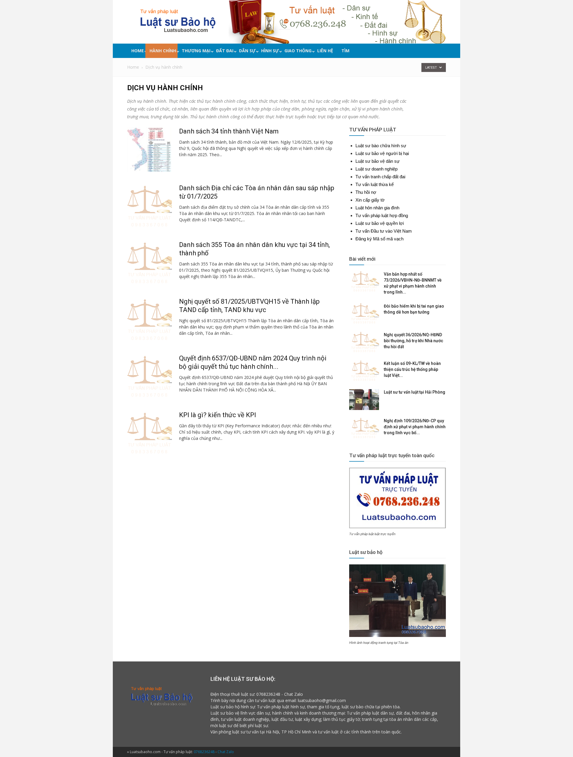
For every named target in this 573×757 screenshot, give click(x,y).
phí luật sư (258, 725)
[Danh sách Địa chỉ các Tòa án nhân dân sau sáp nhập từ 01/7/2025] (149, 206)
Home (137, 50)
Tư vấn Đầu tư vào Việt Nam (383, 231)
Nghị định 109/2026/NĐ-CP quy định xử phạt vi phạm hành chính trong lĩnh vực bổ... (415, 426)
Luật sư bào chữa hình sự (380, 145)
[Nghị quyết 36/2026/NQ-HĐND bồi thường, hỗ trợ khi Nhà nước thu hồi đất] (364, 342)
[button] (444, 51)
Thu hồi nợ (365, 192)
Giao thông (298, 50)
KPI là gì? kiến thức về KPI (217, 415)
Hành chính (163, 50)
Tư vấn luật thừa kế (374, 184)
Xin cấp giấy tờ (370, 199)
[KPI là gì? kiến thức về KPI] (149, 433)
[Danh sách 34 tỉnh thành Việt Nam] (149, 149)
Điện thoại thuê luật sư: (232, 694)
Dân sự (247, 50)
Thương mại (196, 50)
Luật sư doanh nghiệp (376, 168)
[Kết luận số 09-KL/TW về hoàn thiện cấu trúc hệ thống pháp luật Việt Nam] (364, 370)
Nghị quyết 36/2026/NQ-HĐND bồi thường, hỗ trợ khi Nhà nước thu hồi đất (413, 340)
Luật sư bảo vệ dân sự (377, 161)
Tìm (345, 50)
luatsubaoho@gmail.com (322, 700)
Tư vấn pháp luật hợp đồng (381, 215)
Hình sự (270, 50)
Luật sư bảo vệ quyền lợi (379, 223)
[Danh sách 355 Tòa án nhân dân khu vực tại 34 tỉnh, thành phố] (149, 263)
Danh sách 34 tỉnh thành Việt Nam (229, 131)
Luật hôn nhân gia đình (377, 207)
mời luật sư (221, 725)
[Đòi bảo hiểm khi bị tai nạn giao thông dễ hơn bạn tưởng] (364, 313)
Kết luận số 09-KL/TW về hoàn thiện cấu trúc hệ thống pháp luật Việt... (412, 369)
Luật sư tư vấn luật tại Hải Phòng (414, 392)
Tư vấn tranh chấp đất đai (380, 176)
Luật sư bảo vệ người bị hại (382, 153)
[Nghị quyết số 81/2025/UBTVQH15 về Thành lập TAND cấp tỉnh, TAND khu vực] (149, 319)
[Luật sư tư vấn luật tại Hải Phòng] (364, 399)
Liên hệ (325, 50)
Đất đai (224, 50)
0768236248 (268, 694)
